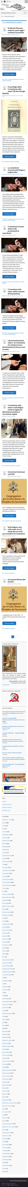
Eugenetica (5, 936)
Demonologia (5, 903)
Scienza (4, 1120)
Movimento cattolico (7, 1040)
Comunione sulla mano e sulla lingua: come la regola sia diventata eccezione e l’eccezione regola (12, 409)
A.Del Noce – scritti (7, 819)
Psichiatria (4, 1082)
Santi (3, 1114)
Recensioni (5, 1091)
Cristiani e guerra (6, 879)
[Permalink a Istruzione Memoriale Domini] (14, 599)
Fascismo (4, 951)
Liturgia (21, 174)
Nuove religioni (6, 1052)
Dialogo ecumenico (7, 906)
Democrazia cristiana (7, 897)
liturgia (17, 161)
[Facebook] (7, 1)
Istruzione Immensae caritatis (16, 473)
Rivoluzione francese (7, 1106)
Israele (4, 1010)
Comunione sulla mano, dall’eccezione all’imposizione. (16, 291)
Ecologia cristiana (6, 924)
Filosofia (4, 954)
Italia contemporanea (7, 1013)
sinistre (4, 1129)
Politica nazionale (6, 1073)
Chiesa (10, 34)
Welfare (4, 1171)
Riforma (4, 1097)
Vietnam (4, 1168)
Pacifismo (4, 1058)
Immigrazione (5, 980)
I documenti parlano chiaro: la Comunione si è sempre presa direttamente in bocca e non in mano (13, 344)
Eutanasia (4, 942)
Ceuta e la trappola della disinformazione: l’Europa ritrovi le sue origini (13, 719)
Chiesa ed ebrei (6, 861)
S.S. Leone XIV (5, 1111)
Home (2, 16)
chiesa (5, 79)
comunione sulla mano (13, 79)
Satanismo (4, 1117)
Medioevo (4, 1034)
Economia (4, 927)
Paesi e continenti (6, 1061)
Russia (4, 1109)
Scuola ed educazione (7, 1123)
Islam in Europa (6, 1004)
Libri (3, 97)
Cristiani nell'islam (6, 882)
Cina (3, 864)
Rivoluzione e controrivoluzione (9, 1103)
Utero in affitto (6, 1165)
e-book (21, 95)
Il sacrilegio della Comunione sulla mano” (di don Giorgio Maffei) (13, 90)
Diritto (4, 909)
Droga (3, 918)
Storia (3, 1141)
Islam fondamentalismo (8, 1001)
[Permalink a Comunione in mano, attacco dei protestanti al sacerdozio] (14, 245)
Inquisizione (5, 986)
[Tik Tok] (5, 1)
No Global (4, 1049)
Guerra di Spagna (6, 965)
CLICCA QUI (5, 684)
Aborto (4, 822)
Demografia (5, 900)
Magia (3, 1028)
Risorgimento (5, 1100)
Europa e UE (5, 939)
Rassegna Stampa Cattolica (8, 13)
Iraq (3, 992)
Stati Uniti (4, 1138)
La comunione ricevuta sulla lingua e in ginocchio (16, 170)
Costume (4, 876)
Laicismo (4, 1019)
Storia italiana (5, 1144)
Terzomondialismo (6, 1153)
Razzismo (4, 1088)
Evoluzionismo (5, 945)
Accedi (4, 801)
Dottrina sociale (6, 915)
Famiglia (4, 948)
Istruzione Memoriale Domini (17, 580)
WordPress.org (6, 810)
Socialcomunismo (6, 1132)
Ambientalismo (6, 834)
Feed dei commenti (7, 807)
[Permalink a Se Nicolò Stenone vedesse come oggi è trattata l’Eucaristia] (14, 44)
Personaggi (5, 1064)
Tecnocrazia (5, 1147)
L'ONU (3, 1016)
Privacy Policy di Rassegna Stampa (18, 1180)
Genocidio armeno (6, 959)
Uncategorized (5, 1159)
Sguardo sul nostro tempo (8, 1126)
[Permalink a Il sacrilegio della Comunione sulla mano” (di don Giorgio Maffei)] (14, 116)
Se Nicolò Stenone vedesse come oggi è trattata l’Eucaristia (16, 30)
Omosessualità (6, 1055)
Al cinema (4, 831)
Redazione (5, 34)
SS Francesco (5, 1135)
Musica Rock (5, 1043)
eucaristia (8, 80)
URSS (3, 1162)
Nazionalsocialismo (6, 1046)
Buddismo (4, 849)
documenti (18, 520)
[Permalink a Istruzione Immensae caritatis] (14, 491)
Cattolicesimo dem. (7, 855)
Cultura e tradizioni (7, 894)
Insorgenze (5, 989)
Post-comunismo (6, 1076)
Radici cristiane (6, 1085)
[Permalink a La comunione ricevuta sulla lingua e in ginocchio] (14, 184)
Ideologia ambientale (7, 968)
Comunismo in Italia (7, 870)
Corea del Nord (6, 873)
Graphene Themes (14, 1185)
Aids (3, 828)
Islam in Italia (5, 1007)
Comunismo (5, 867)
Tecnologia (5, 1150)
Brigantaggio (5, 846)
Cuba (3, 891)
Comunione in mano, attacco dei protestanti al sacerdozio (13, 229)
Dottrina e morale (16, 34)
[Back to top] (24, 1183)
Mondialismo (5, 1037)
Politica (4, 1067)
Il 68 (3, 977)
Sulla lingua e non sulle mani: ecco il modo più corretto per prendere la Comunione (13, 530)
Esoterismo (5, 933)
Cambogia (4, 852)
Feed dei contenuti (7, 804)
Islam (3, 995)
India (3, 983)
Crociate (4, 888)
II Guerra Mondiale (6, 974)
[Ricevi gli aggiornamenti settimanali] (9, 1)
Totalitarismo (5, 1156)
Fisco (3, 957)
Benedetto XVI (6, 840)
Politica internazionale (7, 1070)
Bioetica (4, 843)
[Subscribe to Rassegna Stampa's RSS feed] (2, 1)
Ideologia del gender (7, 971)
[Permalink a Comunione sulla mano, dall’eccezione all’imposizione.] (14, 305)
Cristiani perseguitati (7, 885)
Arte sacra (4, 837)
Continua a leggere (9, 74)
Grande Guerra (6, 962)
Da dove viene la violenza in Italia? (12, 752)
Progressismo (5, 1079)
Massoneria (5, 1031)
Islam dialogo (5, 998)
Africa (3, 825)
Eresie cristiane (6, 930)
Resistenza (5, 1094)
